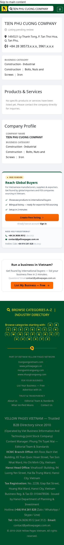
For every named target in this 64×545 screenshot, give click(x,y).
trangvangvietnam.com (30, 361)
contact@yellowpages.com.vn (24, 239)
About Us (12, 400)
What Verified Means (22, 405)
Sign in (43, 223)
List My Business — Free (32, 285)
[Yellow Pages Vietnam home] (4, 8)
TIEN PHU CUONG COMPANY (30, 9)
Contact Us (47, 405)
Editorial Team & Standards (39, 400)
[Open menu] (60, 9)
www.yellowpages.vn (31, 366)
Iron (20, 74)
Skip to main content (13, 2)
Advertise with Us (32, 389)
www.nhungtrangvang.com (32, 374)
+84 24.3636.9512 (17, 235)
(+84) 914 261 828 (25, 509)
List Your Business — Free (31, 385)
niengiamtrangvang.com (31, 370)
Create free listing (30, 217)
